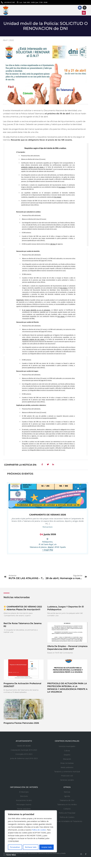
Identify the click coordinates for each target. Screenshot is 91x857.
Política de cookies (39, 830)
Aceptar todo (46, 847)
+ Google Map (47, 549)
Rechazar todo (30, 847)
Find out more (47, 527)
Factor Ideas (11, 855)
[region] (31, 831)
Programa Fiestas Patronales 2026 (21, 723)
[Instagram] (81, 854)
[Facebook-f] (86, 854)
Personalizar (15, 847)
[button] (84, 13)
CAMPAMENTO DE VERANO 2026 (47, 514)
